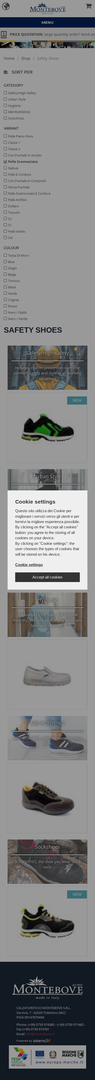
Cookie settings (29, 565)
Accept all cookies (47, 577)
